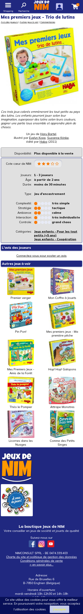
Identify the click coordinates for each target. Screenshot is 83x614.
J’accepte (59, 609)
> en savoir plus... (41, 565)
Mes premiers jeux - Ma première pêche (62, 333)
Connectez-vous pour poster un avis (41, 256)
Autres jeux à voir (29, 22)
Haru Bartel (48, 134)
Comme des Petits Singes (62, 442)
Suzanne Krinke (58, 138)
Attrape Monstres (62, 407)
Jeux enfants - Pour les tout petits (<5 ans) (55, 233)
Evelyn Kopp (37, 138)
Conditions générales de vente (41, 561)
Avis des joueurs (9, 22)
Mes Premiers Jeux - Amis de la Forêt (20, 371)
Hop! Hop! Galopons (62, 369)
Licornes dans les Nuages (21, 442)
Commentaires (47, 22)
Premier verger (21, 298)
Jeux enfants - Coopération (55, 239)
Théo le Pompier (21, 407)
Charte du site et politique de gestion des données (41, 557)
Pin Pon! (20, 332)
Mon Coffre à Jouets (62, 298)
